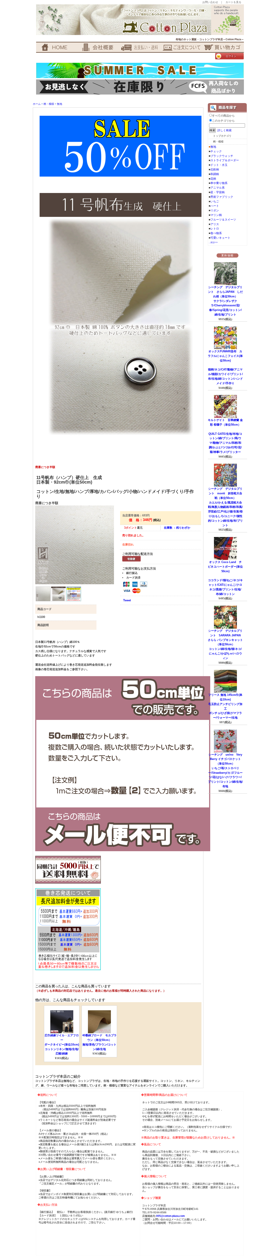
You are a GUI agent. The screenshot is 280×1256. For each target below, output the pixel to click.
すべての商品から (223, 115)
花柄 (213, 178)
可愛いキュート (220, 237)
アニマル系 (217, 187)
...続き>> (213, 242)
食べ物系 (216, 233)
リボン (214, 210)
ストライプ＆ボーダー (224, 160)
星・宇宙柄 (217, 192)
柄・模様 (49, 103)
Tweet (127, 600)
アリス (214, 224)
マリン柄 (216, 215)
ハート (214, 205)
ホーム (37, 103)
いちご (214, 201)
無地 (59, 103)
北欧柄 (214, 169)
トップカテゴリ (222, 135)
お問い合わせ (210, 2)
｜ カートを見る (230, 2)
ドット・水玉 (219, 165)
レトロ (214, 228)
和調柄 (214, 174)
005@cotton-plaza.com (170, 1215)
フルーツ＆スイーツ (223, 219)
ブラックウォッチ (221, 156)
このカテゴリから (223, 120)
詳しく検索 (224, 130)
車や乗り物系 (219, 183)
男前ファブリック (221, 196)
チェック (216, 151)
